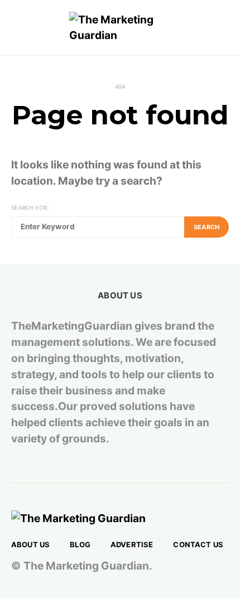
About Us (30, 544)
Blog (80, 544)
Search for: (30, 207)
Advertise (132, 544)
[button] (225, 27)
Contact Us (198, 544)
